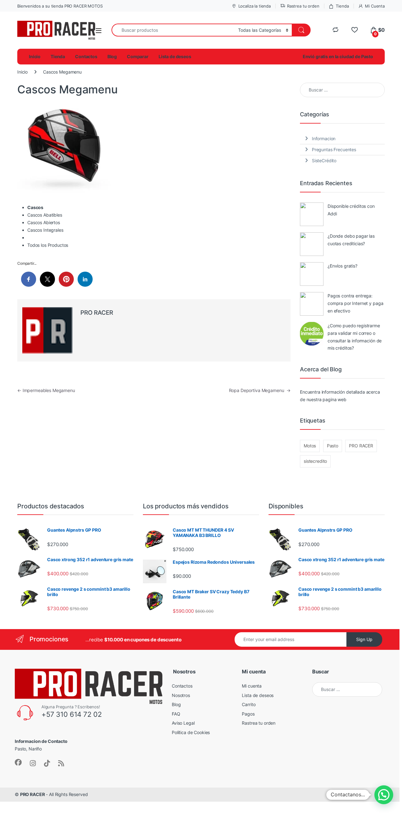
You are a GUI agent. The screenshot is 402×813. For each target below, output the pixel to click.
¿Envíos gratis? (342, 265)
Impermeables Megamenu (46, 390)
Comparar (138, 56)
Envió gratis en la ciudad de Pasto (338, 56)
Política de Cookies (191, 732)
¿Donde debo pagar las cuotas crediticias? (351, 239)
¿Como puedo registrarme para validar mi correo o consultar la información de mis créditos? (355, 337)
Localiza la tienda (254, 5)
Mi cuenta (252, 686)
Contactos (86, 56)
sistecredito (315, 461)
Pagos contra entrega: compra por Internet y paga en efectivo (355, 303)
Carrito (248, 704)
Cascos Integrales (45, 230)
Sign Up (364, 639)
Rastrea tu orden (303, 5)
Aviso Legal (183, 723)
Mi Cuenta (375, 5)
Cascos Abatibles (44, 215)
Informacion (323, 138)
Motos (310, 445)
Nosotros (181, 695)
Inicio (35, 56)
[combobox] (173, 30)
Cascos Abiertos (43, 222)
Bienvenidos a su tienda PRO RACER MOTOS (60, 5)
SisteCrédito (324, 160)
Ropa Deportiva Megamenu (260, 390)
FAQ (176, 713)
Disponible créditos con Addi (351, 209)
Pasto (332, 445)
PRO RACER (96, 312)
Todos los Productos (47, 245)
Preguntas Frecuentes (334, 149)
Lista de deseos (175, 56)
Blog (112, 56)
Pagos (248, 713)
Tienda (342, 5)
